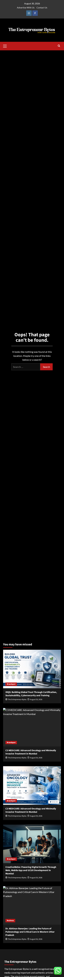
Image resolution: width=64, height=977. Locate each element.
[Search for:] (25, 366)
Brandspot (11, 684)
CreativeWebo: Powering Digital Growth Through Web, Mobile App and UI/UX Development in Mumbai (30, 870)
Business (10, 920)
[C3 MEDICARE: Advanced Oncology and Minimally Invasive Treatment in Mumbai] (32, 727)
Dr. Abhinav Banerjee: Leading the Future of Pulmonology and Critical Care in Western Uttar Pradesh (30, 932)
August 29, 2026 (36, 699)
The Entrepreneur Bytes (17, 699)
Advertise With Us (25, 7)
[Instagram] (29, 13)
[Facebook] (35, 13)
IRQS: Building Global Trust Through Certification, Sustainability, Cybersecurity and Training (31, 694)
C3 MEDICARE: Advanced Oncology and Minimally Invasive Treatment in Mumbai (30, 752)
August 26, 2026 (36, 939)
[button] (6, 46)
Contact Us (42, 7)
